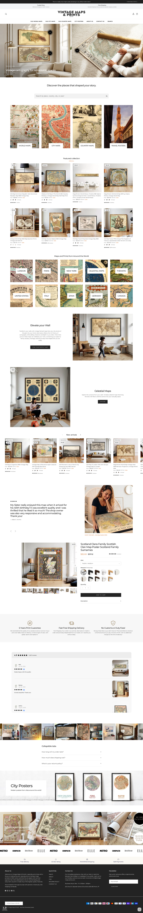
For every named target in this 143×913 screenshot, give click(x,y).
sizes (82, 560)
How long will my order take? (53, 752)
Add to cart (101, 595)
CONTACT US (100, 21)
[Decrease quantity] (82, 588)
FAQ (50, 879)
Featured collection (71, 158)
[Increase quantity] (88, 588)
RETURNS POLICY (54, 881)
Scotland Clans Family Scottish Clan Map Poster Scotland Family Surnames (100, 547)
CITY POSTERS (79, 21)
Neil (20, 664)
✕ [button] (6, 907)
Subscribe (114, 886)
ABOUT (51, 877)
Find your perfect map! (40, 347)
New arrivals (71, 435)
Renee (20, 685)
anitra (20, 705)
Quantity (83, 584)
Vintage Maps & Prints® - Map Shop (16, 907)
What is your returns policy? (52, 763)
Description (84, 601)
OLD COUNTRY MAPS (64, 21)
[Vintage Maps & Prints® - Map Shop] (71, 14)
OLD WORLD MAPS (36, 21)
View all (71, 161)
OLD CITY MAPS (50, 21)
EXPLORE (103, 401)
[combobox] (71, 96)
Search (51, 874)
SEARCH (110, 21)
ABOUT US (90, 21)
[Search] (6, 14)
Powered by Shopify (29, 907)
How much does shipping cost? (53, 758)
